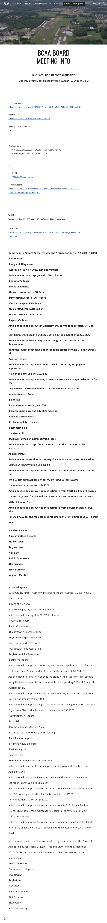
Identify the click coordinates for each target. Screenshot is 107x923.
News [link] (28, 3)
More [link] (93, 3)
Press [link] (57, 3)
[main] (53, 57)
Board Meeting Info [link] (73, 3)
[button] (104, 4)
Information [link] (41, 3)
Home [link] (18, 3)
